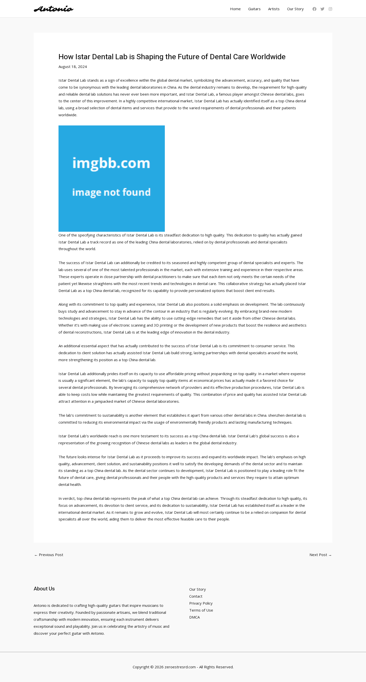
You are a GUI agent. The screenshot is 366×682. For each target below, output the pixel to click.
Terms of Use (201, 610)
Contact (195, 596)
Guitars (254, 8)
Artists (274, 8)
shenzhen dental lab (285, 415)
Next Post (320, 554)
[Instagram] (330, 9)
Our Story (295, 8)
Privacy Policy (201, 603)
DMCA (194, 617)
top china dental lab (93, 498)
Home (235, 8)
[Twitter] (322, 9)
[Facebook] (314, 9)
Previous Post (48, 554)
